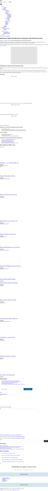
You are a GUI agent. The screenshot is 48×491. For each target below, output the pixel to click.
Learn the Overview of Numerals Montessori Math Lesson (10, 380)
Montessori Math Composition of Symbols (8, 299)
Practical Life (8, 21)
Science (7, 23)
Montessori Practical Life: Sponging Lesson (11, 457)
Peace (8, 11)
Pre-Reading (9, 14)
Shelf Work (5, 394)
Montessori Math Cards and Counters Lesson (8, 220)
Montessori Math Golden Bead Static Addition (9, 282)
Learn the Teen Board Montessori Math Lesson (9, 318)
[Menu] (1, 4)
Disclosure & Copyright (6, 478)
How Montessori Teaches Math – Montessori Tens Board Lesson (11, 381)
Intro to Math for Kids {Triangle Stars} (7, 374)
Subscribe (1, 488)
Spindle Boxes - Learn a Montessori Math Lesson (9, 162)
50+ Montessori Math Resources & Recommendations (10, 382)
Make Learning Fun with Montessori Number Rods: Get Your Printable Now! (13, 384)
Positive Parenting (6, 28)
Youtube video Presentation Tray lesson (8, 141)
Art (6, 25)
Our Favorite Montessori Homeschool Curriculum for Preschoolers (14, 461)
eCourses (4, 481)
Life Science (7, 18)
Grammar (9, 17)
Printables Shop (5, 480)
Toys (4, 30)
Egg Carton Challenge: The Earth (10, 453)
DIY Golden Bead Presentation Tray (7, 140)
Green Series (9, 16)
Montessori (1, 40)
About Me (4, 479)
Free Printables (6, 31)
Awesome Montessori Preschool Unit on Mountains (12, 455)
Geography (7, 10)
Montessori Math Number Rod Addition (7, 279)
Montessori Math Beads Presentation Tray (8, 234)
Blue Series (9, 15)
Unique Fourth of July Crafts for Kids (5, 448)
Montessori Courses (7, 33)
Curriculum (5, 40)
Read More (1, 164)
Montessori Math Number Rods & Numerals (8, 194)
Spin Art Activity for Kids (4, 445)
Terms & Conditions (6, 477)
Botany (9, 19)
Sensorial (7, 22)
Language (7, 13)
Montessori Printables (7, 32)
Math (9, 40)
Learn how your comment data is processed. (18, 436)
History (7, 12)
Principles (5, 26)
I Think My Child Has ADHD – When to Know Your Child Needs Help (10, 446)
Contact (5, 7)
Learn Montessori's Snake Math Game (7, 337)
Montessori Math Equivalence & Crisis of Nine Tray (10, 247)
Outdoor (7, 24)
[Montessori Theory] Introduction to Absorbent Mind (15, 459)
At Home (5, 29)
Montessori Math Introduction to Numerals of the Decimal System (10, 447)
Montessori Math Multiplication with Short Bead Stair (10, 266)
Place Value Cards (4, 139)
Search (1, 439)
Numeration (2, 394)
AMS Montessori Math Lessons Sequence (8, 356)
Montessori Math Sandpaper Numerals (7, 175)
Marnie (5, 8)
